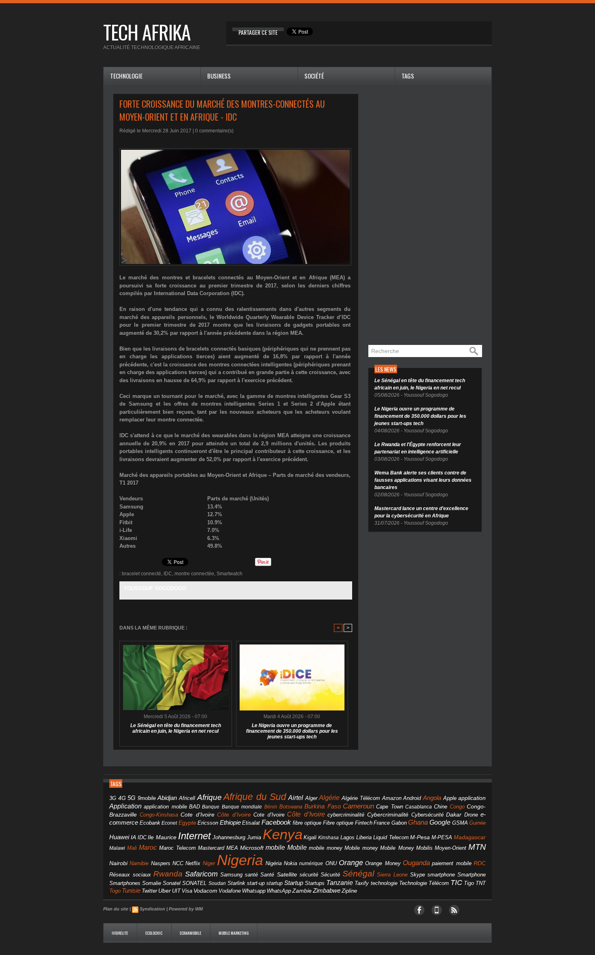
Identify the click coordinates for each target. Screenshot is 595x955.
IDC (168, 573)
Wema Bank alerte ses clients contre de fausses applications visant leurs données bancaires (423, 480)
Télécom (439, 883)
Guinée (477, 823)
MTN (477, 846)
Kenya (282, 834)
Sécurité (330, 875)
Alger (311, 798)
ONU (331, 863)
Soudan (217, 883)
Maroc (148, 847)
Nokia (290, 863)
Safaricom (201, 874)
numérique (311, 863)
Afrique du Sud (254, 796)
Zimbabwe (326, 890)
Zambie (302, 891)
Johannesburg (228, 837)
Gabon (399, 823)
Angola (432, 798)
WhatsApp (279, 891)
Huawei (119, 837)
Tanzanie (339, 882)
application (472, 798)
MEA (232, 848)
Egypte (187, 822)
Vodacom (205, 890)
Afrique (209, 797)
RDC (480, 863)
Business (219, 75)
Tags (408, 75)
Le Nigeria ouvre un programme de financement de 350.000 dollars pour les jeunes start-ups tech (292, 731)
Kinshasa (328, 837)
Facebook (276, 822)
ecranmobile (191, 933)
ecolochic (154, 933)
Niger (209, 863)
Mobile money (361, 848)
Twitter (149, 891)
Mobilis (424, 848)
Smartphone (471, 875)
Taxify (362, 883)
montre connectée (194, 573)
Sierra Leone (392, 875)
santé (251, 875)
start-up (256, 883)
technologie (384, 883)
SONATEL (194, 883)
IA (133, 837)
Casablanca (418, 807)
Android (412, 798)
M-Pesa (420, 837)
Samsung (231, 875)
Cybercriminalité (387, 815)
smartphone (441, 875)
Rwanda (168, 874)
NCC (177, 863)
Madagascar (470, 837)
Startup (293, 882)
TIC (456, 882)
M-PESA (441, 837)
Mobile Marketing (234, 933)
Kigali (310, 837)
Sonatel (172, 883)
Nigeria (240, 860)
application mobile (165, 807)
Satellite (287, 875)
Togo (115, 891)
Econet (169, 823)
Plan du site (115, 908)
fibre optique (307, 823)
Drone (471, 815)
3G (112, 798)
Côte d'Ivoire (234, 814)
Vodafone (230, 891)
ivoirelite (120, 933)
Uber (164, 890)
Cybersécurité (427, 815)
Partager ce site (258, 32)
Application (125, 806)
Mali (132, 848)
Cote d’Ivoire (269, 815)
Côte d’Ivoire (306, 814)
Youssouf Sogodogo (154, 588)
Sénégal (358, 873)
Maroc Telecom (177, 848)
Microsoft (252, 847)
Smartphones (124, 883)
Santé (267, 875)
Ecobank (150, 823)
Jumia (254, 837)
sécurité (309, 875)
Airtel (295, 797)
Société (314, 75)
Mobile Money (397, 848)
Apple (450, 798)
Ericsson (208, 823)
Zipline (349, 891)
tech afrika (147, 31)
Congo (457, 807)
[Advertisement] (429, 215)
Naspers (160, 863)
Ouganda (416, 863)
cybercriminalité (345, 815)
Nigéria (274, 863)
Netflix (192, 863)
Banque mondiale (242, 807)
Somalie (151, 883)
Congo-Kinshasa (159, 815)
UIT (176, 891)
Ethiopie (230, 822)
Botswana (290, 807)
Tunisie (131, 890)
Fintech (363, 823)
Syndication (152, 908)
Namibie (139, 863)
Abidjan (167, 797)
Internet (194, 835)
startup (274, 883)
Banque (210, 807)
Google (439, 822)
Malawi (117, 848)
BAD (194, 807)
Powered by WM (186, 908)
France (382, 823)
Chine (440, 807)
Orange (351, 863)
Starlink (236, 883)
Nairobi (118, 863)
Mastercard (211, 848)
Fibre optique (338, 823)
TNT (481, 883)
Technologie (126, 75)
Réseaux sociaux (130, 875)
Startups (315, 883)
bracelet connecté (141, 573)
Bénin (270, 807)
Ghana (418, 822)
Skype (417, 875)
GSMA (460, 823)
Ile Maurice (162, 837)
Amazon (392, 798)
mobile (275, 847)
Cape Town (389, 807)
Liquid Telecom (391, 837)
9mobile (147, 798)
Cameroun (358, 806)
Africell (187, 798)
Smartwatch (229, 573)
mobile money (325, 848)
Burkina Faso (322, 806)
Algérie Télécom (361, 798)
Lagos (347, 837)
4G (122, 798)
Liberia (364, 837)
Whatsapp (254, 891)
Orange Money (382, 863)
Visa (187, 891)
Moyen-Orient (450, 848)
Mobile (297, 847)
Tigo (469, 883)
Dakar (453, 814)
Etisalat (251, 823)
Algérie (329, 797)
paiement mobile (451, 863)
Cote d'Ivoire (198, 815)
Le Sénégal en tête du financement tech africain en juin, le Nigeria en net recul (175, 728)
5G (132, 798)
